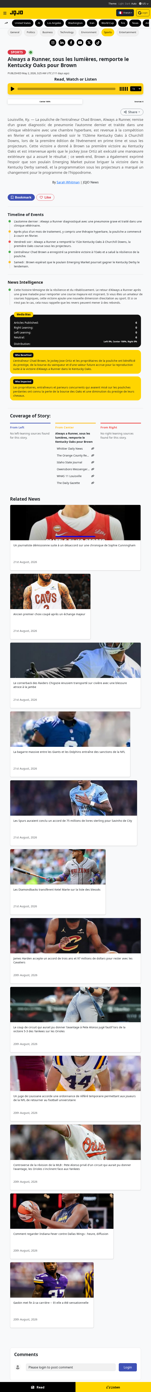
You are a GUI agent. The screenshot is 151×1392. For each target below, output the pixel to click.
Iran (92, 23)
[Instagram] (53, 42)
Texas (135, 23)
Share (132, 112)
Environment (89, 32)
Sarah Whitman (68, 182)
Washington (75, 23)
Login (145, 12)
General (14, 32)
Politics (31, 32)
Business (47, 32)
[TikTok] (98, 42)
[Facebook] (71, 42)
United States (23, 23)
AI (39, 23)
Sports (108, 32)
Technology (67, 32)
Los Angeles (54, 23)
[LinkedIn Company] (62, 42)
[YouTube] (80, 42)
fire (123, 23)
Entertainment (127, 32)
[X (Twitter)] (89, 42)
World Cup (107, 23)
